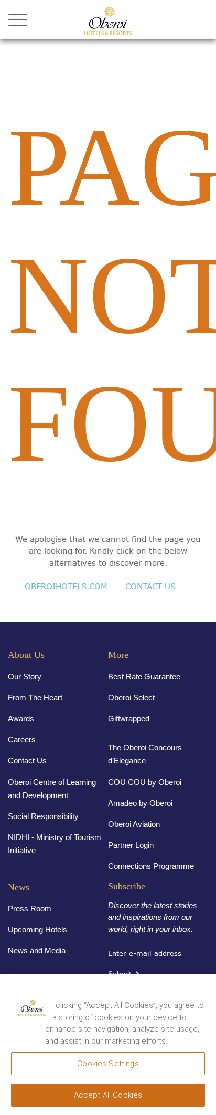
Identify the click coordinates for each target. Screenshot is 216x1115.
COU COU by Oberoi (144, 782)
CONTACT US (150, 586)
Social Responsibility (43, 816)
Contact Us (27, 760)
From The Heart (35, 697)
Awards (21, 718)
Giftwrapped (128, 718)
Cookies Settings (107, 1063)
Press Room (29, 908)
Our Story (24, 676)
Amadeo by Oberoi (140, 803)
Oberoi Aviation (134, 824)
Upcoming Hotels (37, 929)
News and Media (37, 950)
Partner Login (131, 845)
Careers (22, 739)
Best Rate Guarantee (144, 676)
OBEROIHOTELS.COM (66, 586)
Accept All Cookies (108, 1095)
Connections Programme (151, 866)
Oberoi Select (131, 697)
